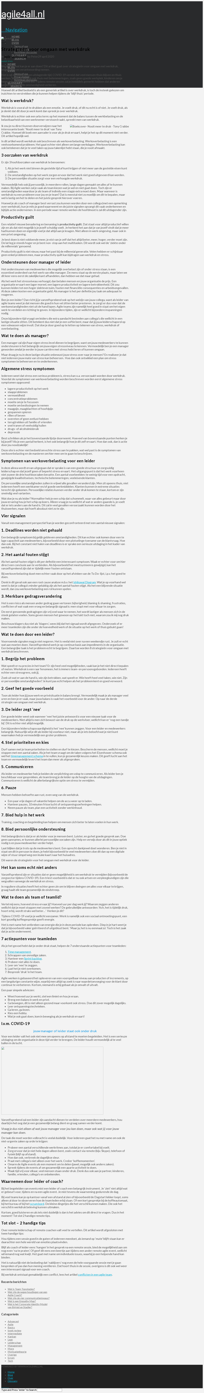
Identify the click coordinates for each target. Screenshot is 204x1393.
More (11, 1348)
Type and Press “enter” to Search (18, 1389)
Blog (10, 1374)
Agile (7, 56)
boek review (14, 1330)
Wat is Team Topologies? (21, 1288)
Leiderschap (19, 56)
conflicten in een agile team (95, 1274)
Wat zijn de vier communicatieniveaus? (29, 1298)
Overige (12, 1354)
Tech (10, 1360)
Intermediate (15, 1333)
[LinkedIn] (6, 1386)
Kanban (12, 1336)
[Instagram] (8, 1386)
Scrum (11, 1357)
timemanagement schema (27, 756)
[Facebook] (2, 1386)
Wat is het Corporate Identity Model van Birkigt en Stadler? (27, 1306)
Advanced (13, 1321)
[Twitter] (4, 1386)
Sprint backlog (33, 958)
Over (10, 1377)
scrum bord (37, 1203)
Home (11, 1371)
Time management (19, 952)
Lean (10, 1339)
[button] (14, 29)
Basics (11, 1327)
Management (15, 1345)
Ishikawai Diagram (84, 582)
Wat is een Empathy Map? (22, 1301)
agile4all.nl (23, 14)
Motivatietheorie (17, 1351)
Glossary (12, 1380)
